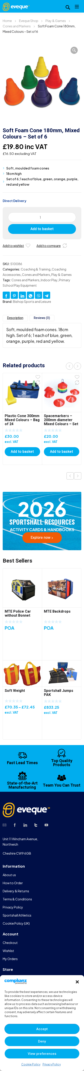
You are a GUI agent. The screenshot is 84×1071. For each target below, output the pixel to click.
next (77, 366)
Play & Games (55, 21)
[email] (4, 824)
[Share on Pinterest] (14, 295)
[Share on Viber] (38, 295)
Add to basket (42, 229)
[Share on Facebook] (6, 295)
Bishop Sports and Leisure (32, 301)
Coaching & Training (35, 269)
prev (69, 366)
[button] (77, 982)
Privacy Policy (52, 1064)
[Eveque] (16, 6)
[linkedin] (25, 824)
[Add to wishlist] (28, 245)
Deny (42, 1041)
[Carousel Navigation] (73, 366)
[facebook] (14, 824)
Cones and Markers (17, 26)
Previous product (70, 475)
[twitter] (35, 824)
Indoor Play (49, 280)
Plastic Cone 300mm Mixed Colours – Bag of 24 (22, 420)
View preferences (42, 1053)
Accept (42, 1029)
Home (7, 21)
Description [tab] (15, 318)
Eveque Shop (28, 21)
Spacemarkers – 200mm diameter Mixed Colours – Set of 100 (61, 422)
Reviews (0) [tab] (42, 318)
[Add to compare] (64, 245)
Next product (77, 475)
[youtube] (46, 824)
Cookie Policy (30, 1064)
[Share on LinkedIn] (22, 295)
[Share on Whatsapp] (30, 295)
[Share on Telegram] (46, 295)
